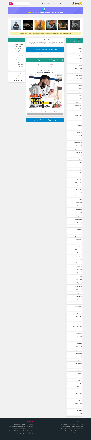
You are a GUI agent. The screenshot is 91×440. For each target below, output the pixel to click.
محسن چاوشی (78, 330)
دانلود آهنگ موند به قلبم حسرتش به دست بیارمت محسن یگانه (21, 426)
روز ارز (21, 73)
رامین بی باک (78, 165)
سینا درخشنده (78, 219)
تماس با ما (61, 3)
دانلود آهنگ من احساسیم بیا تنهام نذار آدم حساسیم (23, 428)
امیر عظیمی (78, 102)
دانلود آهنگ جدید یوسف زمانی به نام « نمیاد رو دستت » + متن (71, 430)
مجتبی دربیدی (78, 310)
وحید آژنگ (78, 410)
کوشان (79, 293)
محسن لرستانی (78, 336)
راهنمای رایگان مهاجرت (18, 80)
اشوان (79, 85)
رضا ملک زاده (78, 186)
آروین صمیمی (78, 58)
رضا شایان (79, 172)
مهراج (79, 376)
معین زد (79, 366)
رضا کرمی (79, 179)
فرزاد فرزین (78, 279)
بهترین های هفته (19, 46)
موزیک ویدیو (20, 68)
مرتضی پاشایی (78, 356)
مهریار (79, 380)
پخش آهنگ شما (55, 3)
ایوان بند (79, 112)
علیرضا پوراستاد (78, 263)
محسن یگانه (78, 343)
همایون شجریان (77, 403)
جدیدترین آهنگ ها (54, 111)
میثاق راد (79, 383)
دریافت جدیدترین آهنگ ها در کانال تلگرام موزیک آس (45, 49)
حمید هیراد (78, 152)
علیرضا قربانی (78, 273)
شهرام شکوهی (78, 239)
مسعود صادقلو (78, 360)
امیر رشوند (79, 98)
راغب (80, 162)
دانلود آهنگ (20, 55)
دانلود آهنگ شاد (19, 57)
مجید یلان (79, 323)
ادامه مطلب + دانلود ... (45, 114)
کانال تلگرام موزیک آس (18, 78)
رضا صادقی (78, 176)
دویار (80, 159)
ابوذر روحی (78, 65)
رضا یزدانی (78, 189)
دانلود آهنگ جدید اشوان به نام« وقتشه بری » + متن (73, 432)
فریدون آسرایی (78, 283)
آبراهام (79, 48)
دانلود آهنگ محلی (48, 111)
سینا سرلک (78, 222)
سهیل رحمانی (78, 212)
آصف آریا (79, 62)
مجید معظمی (78, 320)
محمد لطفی (78, 350)
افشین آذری (78, 88)
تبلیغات (48, 3)
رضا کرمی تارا (78, 182)
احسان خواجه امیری (77, 68)
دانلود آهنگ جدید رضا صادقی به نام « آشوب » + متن (72, 426)
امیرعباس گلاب (78, 105)
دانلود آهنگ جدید (45, 40)
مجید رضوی (78, 316)
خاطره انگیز (20, 51)
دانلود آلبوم (21, 53)
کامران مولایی (78, 286)
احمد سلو (79, 78)
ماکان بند (79, 303)
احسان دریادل (78, 72)
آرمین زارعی (78, 52)
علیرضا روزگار (78, 266)
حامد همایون (78, 135)
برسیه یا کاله (50, 64)
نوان (80, 400)
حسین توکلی (78, 145)
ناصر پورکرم (78, 393)
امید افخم (79, 95)
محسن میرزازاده (77, 340)
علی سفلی (78, 243)
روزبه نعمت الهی (77, 196)
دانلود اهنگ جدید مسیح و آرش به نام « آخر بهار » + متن (72, 428)
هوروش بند (78, 407)
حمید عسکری (78, 149)
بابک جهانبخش (77, 115)
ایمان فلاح (79, 109)
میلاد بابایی (78, 390)
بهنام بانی (79, 119)
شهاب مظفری (78, 236)
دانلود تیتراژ (20, 62)
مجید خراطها (78, 313)
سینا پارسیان (78, 216)
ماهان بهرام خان (77, 306)
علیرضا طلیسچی (77, 269)
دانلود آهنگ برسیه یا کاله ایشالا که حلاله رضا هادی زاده (49, 60)
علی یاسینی (78, 259)
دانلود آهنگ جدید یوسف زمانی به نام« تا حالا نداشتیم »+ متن (71, 424)
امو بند (79, 92)
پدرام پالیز (79, 129)
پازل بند (79, 125)
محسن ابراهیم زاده (77, 326)
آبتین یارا (79, 45)
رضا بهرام (79, 169)
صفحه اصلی (67, 3)
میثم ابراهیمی (78, 387)
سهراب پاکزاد (78, 209)
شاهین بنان (78, 229)
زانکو (80, 199)
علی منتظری (78, 256)
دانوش (79, 155)
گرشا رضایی (78, 296)
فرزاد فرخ (79, 276)
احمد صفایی (78, 82)
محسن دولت (78, 333)
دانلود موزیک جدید (19, 76)
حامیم (79, 139)
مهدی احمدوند (78, 370)
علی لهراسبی (78, 253)
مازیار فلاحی (78, 299)
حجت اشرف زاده (77, 142)
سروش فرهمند (78, 206)
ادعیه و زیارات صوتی (19, 44)
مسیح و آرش (78, 363)
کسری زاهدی (78, 289)
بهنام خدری (78, 122)
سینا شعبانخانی (78, 226)
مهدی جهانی (78, 373)
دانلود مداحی (20, 64)
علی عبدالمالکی (77, 249)
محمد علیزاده (78, 346)
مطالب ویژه (21, 66)
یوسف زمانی (78, 413)
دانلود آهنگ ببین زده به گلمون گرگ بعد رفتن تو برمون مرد (22, 434)
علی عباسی (78, 246)
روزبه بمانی (78, 192)
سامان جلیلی (78, 202)
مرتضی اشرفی (78, 353)
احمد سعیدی (78, 75)
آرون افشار (78, 55)
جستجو (10, 3)
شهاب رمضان (78, 232)
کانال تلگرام (43, 3)
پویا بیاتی (79, 132)
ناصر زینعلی (78, 397)
